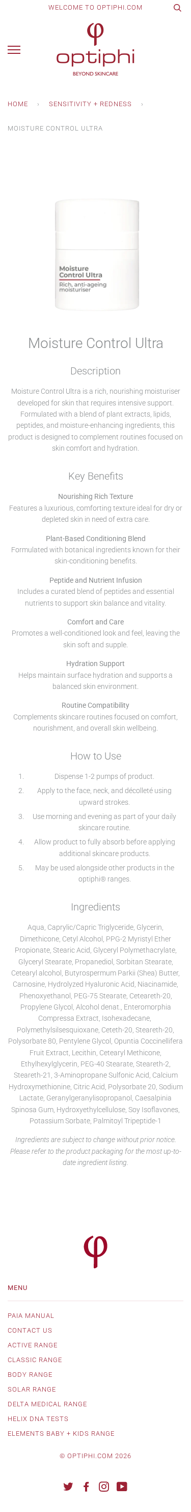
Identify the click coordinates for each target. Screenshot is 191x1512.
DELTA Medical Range (47, 1404)
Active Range (33, 1345)
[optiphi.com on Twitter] (68, 1488)
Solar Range (32, 1389)
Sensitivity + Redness (90, 104)
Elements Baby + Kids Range (61, 1433)
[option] (95, 243)
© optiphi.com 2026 (95, 1456)
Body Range (30, 1374)
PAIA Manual (31, 1315)
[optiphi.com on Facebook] (86, 1488)
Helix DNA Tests (38, 1419)
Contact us (30, 1330)
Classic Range (35, 1360)
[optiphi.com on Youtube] (122, 1488)
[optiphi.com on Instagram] (104, 1488)
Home (18, 104)
